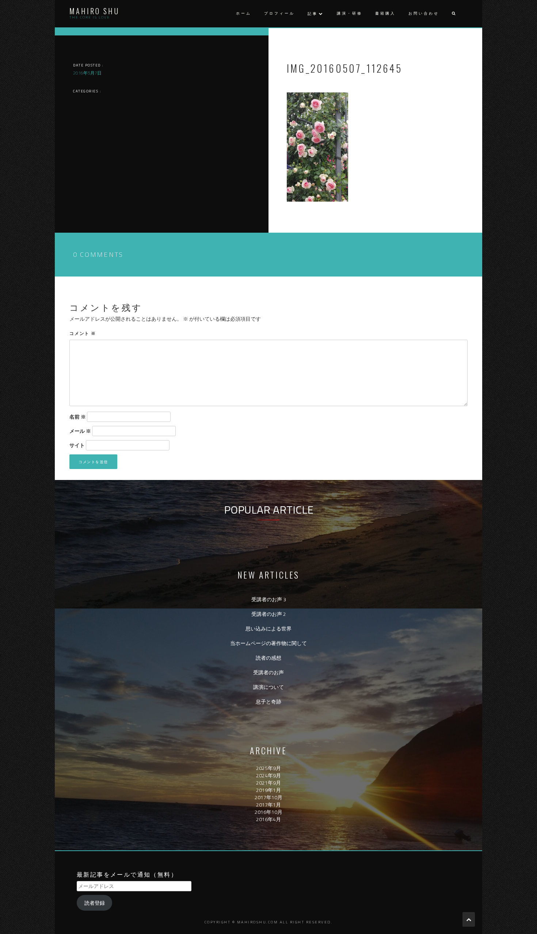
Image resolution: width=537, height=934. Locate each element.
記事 (313, 13)
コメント (82, 333)
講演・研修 (349, 13)
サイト (77, 445)
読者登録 (94, 903)
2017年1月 (268, 804)
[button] (453, 13)
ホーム (243, 13)
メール (80, 431)
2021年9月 (268, 782)
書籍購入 (385, 13)
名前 (77, 416)
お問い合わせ (423, 13)
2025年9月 (268, 768)
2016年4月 (268, 819)
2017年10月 (268, 797)
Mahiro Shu (94, 11)
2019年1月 (268, 790)
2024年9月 (268, 775)
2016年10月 (268, 812)
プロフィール (279, 13)
